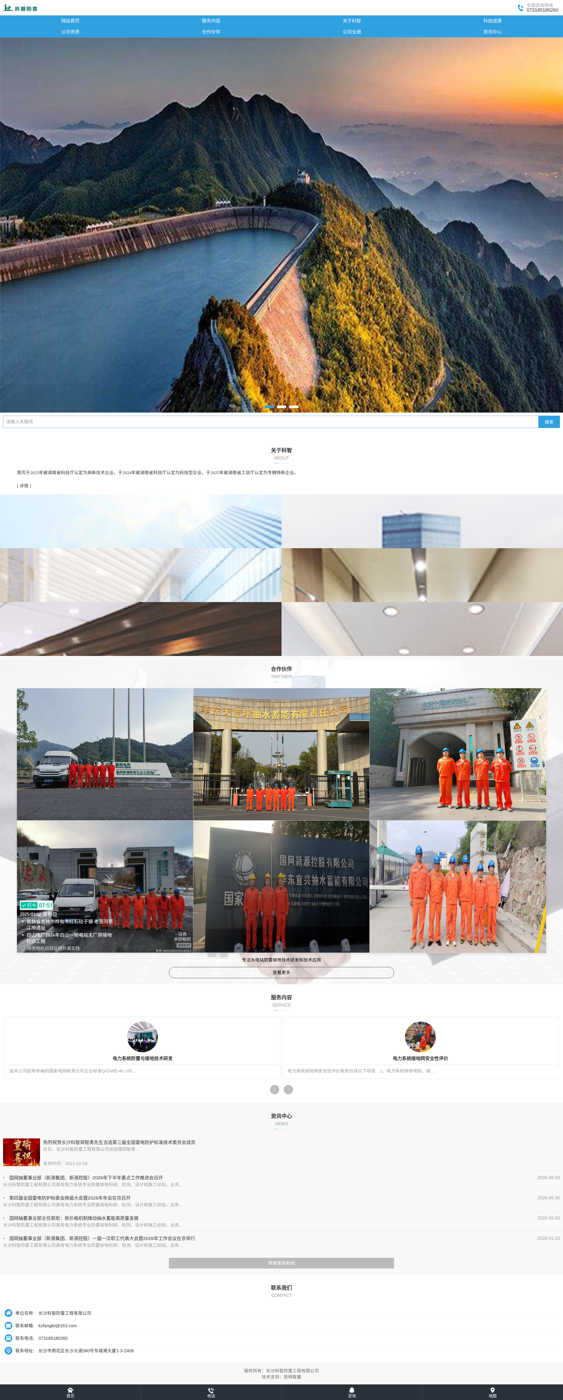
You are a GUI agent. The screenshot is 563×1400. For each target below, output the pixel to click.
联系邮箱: (24, 1325)
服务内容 (211, 20)
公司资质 (70, 31)
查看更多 (281, 972)
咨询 (352, 1396)
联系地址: (24, 1350)
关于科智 (352, 20)
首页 (70, 1396)
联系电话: (24, 1338)
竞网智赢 (292, 1377)
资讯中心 (492, 31)
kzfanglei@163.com (57, 1325)
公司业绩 (352, 31)
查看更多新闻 (281, 1263)
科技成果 (492, 20)
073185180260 (53, 1338)
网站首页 (70, 20)
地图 (493, 1396)
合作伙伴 (211, 31)
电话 (211, 1396)
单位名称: (24, 1313)
